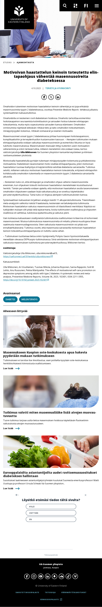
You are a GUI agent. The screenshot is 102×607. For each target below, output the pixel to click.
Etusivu (7, 62)
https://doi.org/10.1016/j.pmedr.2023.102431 (25, 279)
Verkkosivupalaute (52, 600)
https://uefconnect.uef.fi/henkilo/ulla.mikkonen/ (27, 256)
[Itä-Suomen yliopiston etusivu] (19, 14)
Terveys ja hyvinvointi (58, 88)
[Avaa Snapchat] (54, 576)
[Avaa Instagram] (34, 576)
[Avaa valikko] (96, 5)
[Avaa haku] (65, 5)
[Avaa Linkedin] (47, 576)
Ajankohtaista (25, 62)
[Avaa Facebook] (27, 576)
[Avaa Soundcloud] (61, 576)
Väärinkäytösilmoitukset (73, 592)
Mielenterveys (29, 299)
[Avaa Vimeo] (75, 576)
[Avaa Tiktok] (68, 576)
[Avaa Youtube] (41, 576)
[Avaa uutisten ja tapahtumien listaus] (75, 5)
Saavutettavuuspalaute (27, 592)
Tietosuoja (50, 592)
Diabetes (10, 299)
